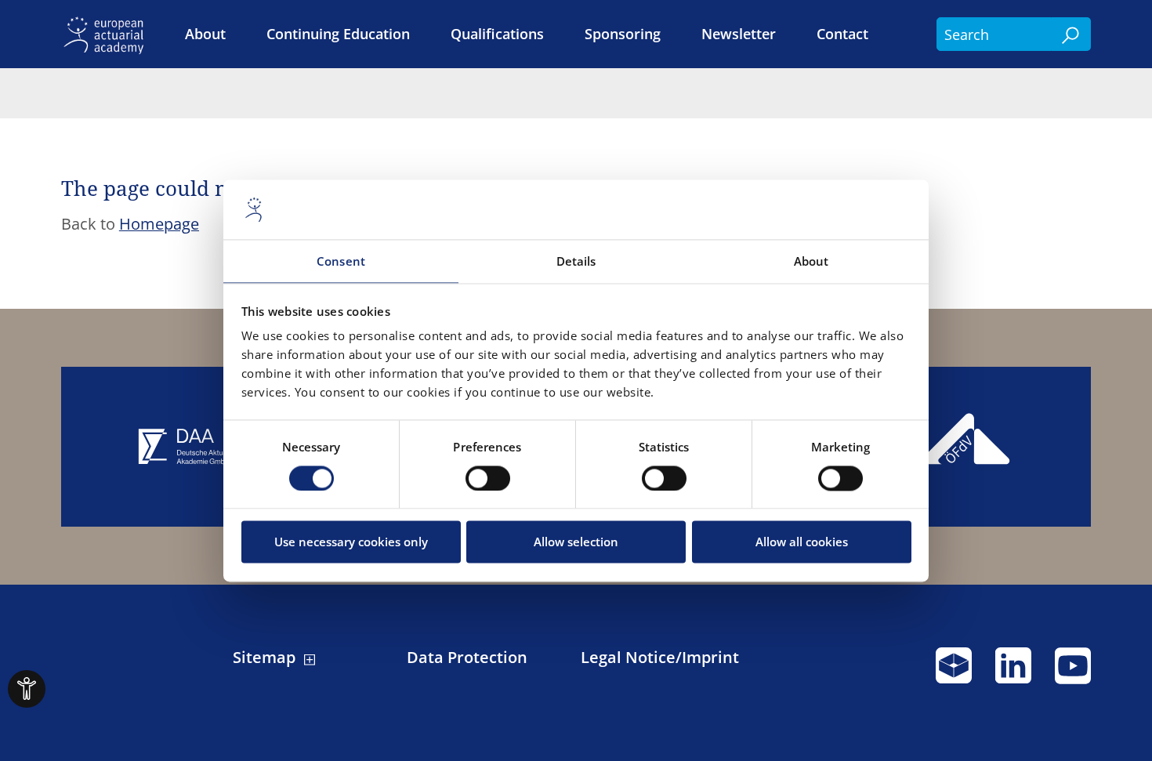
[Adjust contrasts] (26, 689)
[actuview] (954, 672)
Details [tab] (576, 262)
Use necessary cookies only (351, 542)
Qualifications (497, 34)
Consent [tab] (341, 262)
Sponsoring (623, 34)
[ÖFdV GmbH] (967, 447)
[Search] (1071, 34)
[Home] (107, 34)
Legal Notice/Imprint (660, 657)
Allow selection (576, 542)
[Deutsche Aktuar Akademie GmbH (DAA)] (185, 447)
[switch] (488, 478)
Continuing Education (338, 34)
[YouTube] (1073, 672)
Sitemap (264, 657)
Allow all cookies (801, 542)
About (205, 34)
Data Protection (467, 657)
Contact (842, 34)
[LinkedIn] (1013, 672)
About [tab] (811, 262)
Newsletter (738, 34)
